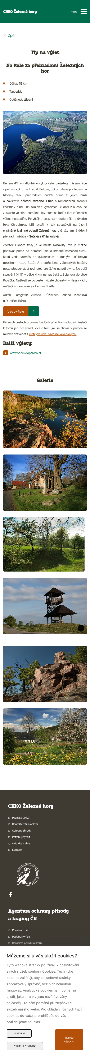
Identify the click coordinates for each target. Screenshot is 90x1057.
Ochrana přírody (21, 830)
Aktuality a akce (21, 843)
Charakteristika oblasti (25, 824)
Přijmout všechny (69, 1039)
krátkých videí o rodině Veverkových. (53, 334)
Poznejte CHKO (21, 817)
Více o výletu (16, 311)
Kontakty (17, 849)
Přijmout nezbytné (24, 1046)
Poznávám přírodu (22, 930)
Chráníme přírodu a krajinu (27, 943)
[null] (9, 35)
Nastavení (19, 1033)
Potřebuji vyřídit (21, 836)
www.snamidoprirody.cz (25, 353)
